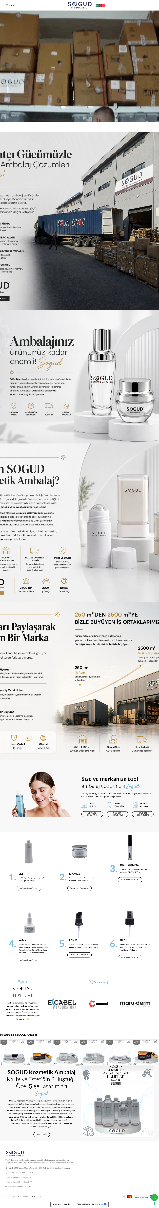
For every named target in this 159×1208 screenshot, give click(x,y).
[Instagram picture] (13, 1052)
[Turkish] (103, 5)
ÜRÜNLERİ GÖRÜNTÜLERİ (143, 814)
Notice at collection (62, 1204)
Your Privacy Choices (87, 1204)
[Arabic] (97, 5)
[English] (100, 5)
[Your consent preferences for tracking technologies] (154, 1203)
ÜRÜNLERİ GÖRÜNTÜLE (92, 814)
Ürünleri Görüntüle (29, 888)
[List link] (41, 1172)
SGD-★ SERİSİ (41, 1134)
